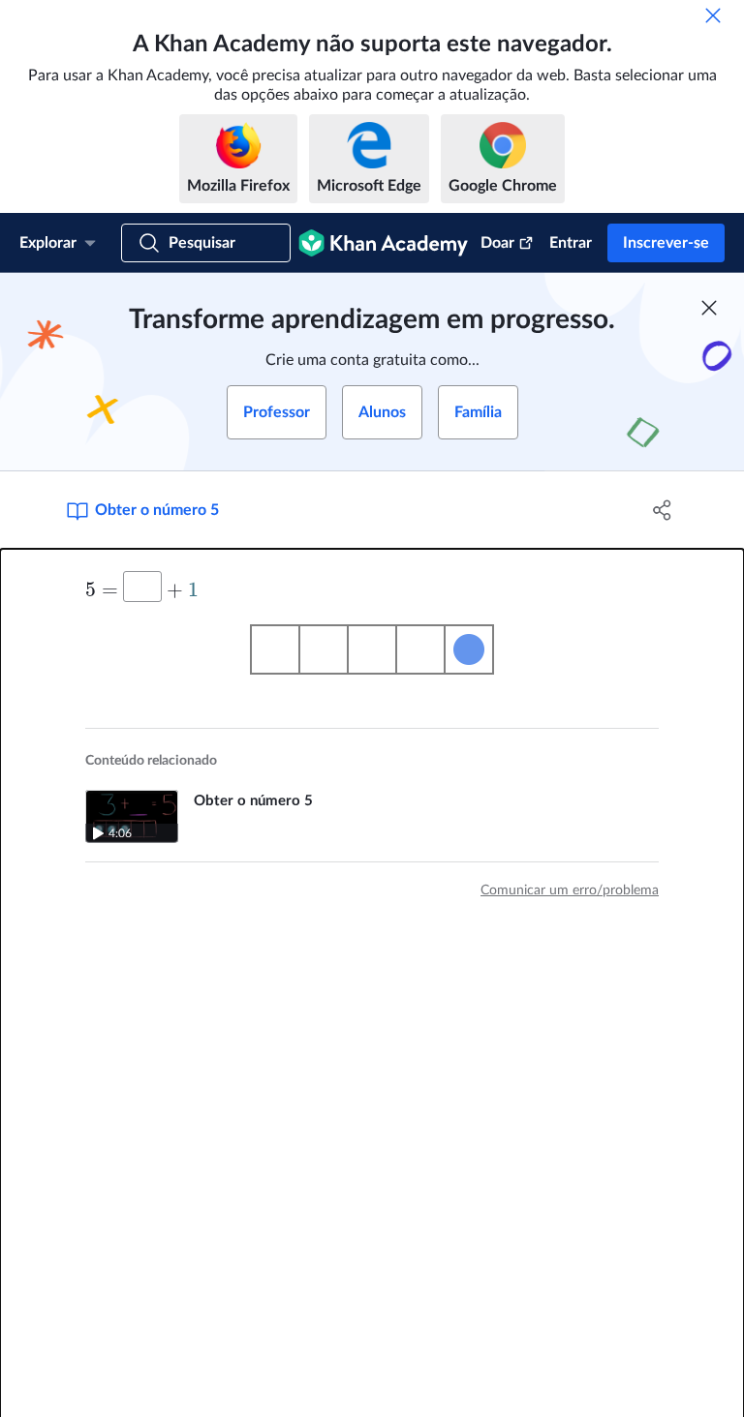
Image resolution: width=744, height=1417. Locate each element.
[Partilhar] (662, 510)
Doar (497, 243)
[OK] (713, 15)
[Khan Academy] (383, 243)
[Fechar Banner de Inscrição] (709, 307)
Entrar (570, 243)
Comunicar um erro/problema (569, 890)
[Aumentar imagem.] (372, 649)
